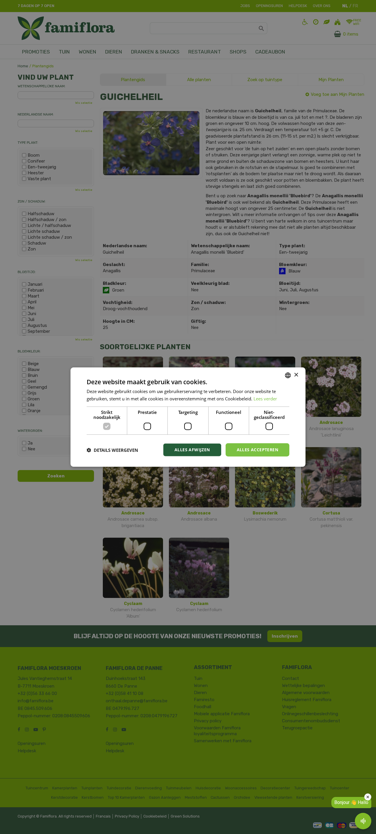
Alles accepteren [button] (257, 449)
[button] (112, 450)
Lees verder (265, 398)
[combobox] (288, 375)
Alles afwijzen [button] (192, 449)
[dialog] (188, 417)
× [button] (296, 375)
